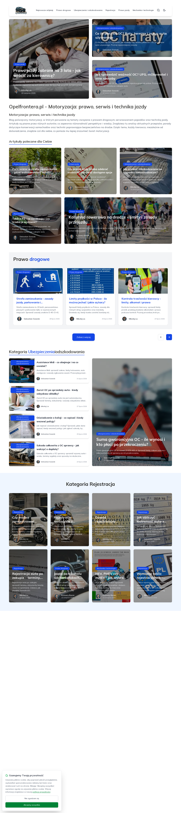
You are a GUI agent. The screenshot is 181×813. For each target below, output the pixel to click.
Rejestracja (110, 10)
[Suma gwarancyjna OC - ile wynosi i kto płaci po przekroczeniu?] (132, 412)
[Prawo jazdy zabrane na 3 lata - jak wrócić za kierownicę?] (49, 59)
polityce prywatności (41, 792)
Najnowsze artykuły (44, 10)
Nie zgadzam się (32, 798)
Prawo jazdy (124, 10)
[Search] (158, 10)
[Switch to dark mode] (164, 10)
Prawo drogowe (63, 10)
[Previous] (161, 337)
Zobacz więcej (83, 337)
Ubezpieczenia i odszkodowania (88, 10)
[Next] (169, 337)
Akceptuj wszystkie (32, 805)
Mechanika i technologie (143, 10)
